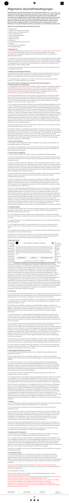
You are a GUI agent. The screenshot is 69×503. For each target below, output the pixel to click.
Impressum (42, 260)
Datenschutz (36, 260)
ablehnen (33, 257)
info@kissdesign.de (57, 493)
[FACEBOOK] (31, 500)
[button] (52, 243)
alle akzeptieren (21, 257)
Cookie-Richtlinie (28, 260)
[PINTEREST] (38, 500)
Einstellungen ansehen (47, 257)
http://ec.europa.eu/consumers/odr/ (40, 476)
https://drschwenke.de (53, 12)
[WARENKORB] (62, 3)
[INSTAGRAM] (34, 500)
